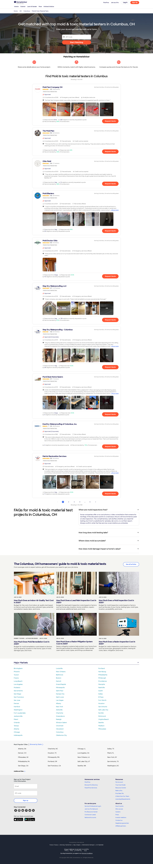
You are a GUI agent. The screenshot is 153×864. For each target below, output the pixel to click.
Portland (101, 668)
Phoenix (17, 672)
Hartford (17, 707)
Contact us (118, 820)
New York (59, 707)
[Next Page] (96, 502)
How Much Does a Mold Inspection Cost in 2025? (116, 601)
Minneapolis (60, 687)
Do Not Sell (78, 850)
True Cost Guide (120, 785)
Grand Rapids (61, 684)
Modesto (17, 687)
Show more (115, 210)
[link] (76, 89)
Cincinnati (59, 726)
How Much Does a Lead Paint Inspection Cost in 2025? (76, 601)
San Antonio (102, 707)
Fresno (16, 678)
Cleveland (59, 729)
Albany (58, 703)
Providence (102, 681)
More (40, 6)
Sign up (25, 800)
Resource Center (120, 788)
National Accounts (90, 817)
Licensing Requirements (122, 799)
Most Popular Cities (21, 744)
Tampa (16, 726)
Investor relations (120, 817)
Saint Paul (59, 691)
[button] (49, 109)
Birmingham (18, 668)
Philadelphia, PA (24, 761)
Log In (125, 2)
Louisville (59, 668)
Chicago (17, 732)
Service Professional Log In (93, 806)
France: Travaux (54, 845)
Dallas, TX (110, 749)
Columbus (59, 732)
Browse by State (36, 744)
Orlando (17, 722)
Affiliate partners (120, 826)
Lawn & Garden (32, 6)
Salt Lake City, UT (84, 761)
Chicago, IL (82, 749)
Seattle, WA (82, 766)
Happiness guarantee (122, 823)
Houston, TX (52, 753)
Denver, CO (22, 753)
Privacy (66, 850)
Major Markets (21, 662)
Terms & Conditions (87, 853)
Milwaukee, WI (23, 757)
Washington (18, 710)
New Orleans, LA (84, 757)
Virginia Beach (103, 719)
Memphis (101, 684)
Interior (16, 6)
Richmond (102, 716)
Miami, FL (110, 753)
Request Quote (110, 121)
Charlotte (59, 713)
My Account (119, 782)
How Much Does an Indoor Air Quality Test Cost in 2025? (34, 601)
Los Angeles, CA (83, 753)
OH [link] (21, 11)
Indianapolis (18, 735)
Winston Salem (61, 722)
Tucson (16, 675)
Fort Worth (102, 700)
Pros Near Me (119, 793)
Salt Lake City (103, 710)
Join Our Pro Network (91, 809)
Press (117, 814)
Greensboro (60, 716)
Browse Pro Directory (91, 785)
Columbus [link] (27, 11)
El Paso (101, 697)
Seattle (101, 722)
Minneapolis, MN (53, 757)
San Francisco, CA (54, 766)
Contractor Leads (90, 814)
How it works (119, 806)
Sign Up (135, 2)
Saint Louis (60, 697)
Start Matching (76, 42)
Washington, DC (113, 766)
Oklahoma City (61, 735)
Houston (101, 703)
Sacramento (18, 691)
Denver (16, 703)
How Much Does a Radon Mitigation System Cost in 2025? (74, 643)
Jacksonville (18, 716)
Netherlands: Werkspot (88, 845)
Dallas (100, 694)
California (71, 850)
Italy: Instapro (76, 845)
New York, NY (112, 757)
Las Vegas (59, 700)
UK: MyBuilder (100, 845)
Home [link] (16, 11)
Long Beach (18, 681)
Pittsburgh (102, 678)
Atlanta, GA (22, 749)
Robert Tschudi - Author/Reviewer (26, 638)
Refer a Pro (118, 790)
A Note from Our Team (122, 796)
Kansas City (60, 694)
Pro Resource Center (91, 812)
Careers (117, 812)
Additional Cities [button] (19, 771)
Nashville (101, 687)
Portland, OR (52, 761)
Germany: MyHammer (66, 845)
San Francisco (19, 697)
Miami (16, 719)
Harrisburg (102, 672)
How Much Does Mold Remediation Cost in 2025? (31, 643)
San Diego (17, 694)
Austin (100, 691)
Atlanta (16, 729)
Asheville (59, 710)
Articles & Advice (49, 6)
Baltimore (59, 675)
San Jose (17, 700)
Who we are (119, 809)
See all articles (131, 564)
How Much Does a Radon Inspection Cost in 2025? (117, 643)
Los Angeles (18, 684)
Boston (58, 678)
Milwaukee (102, 729)
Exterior (23, 6)
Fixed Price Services (91, 788)
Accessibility (85, 850)
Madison (101, 726)
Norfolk (101, 713)
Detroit (58, 681)
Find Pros (87, 782)
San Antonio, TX (113, 761)
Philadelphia (102, 675)
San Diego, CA (23, 766)
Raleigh (58, 719)
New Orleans (60, 672)
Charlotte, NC (53, 749)
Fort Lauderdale (20, 713)
